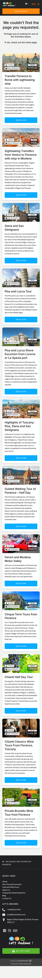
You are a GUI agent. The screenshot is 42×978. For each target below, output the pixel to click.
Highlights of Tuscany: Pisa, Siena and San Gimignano (19, 426)
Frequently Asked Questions (13, 893)
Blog (4, 895)
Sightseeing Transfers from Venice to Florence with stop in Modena (21, 154)
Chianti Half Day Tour (19, 677)
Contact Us (6, 898)
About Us (6, 890)
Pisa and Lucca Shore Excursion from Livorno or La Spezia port (20, 354)
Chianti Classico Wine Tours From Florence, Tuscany (19, 745)
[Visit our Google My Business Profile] (9, 930)
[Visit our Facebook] (4, 930)
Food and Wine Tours (10, 887)
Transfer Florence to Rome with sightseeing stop (20, 79)
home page (31, 42)
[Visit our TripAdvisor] (15, 930)
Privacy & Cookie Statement (21, 964)
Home (4, 881)
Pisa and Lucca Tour (18, 291)
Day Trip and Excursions (12, 884)
